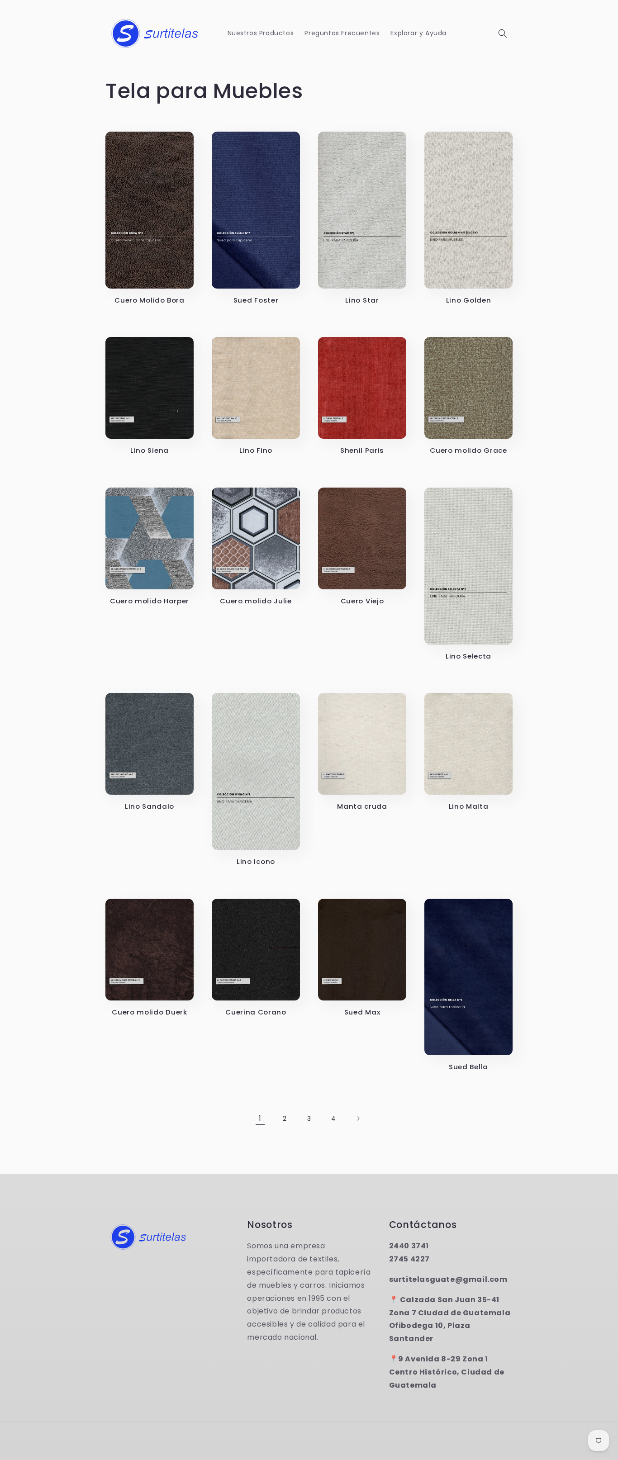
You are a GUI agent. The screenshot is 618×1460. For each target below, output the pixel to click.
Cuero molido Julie (255, 601)
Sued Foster (256, 300)
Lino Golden (468, 300)
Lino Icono (256, 862)
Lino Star (362, 300)
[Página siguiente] (358, 1118)
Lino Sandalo (149, 806)
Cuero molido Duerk (149, 1012)
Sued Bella (468, 1067)
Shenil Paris (362, 450)
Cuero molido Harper (149, 601)
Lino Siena (149, 450)
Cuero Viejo (362, 601)
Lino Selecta (468, 656)
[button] (503, 33)
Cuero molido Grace (468, 450)
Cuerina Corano (255, 1012)
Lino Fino (255, 450)
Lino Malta (469, 806)
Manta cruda (362, 806)
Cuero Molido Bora (149, 300)
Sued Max (362, 1012)
